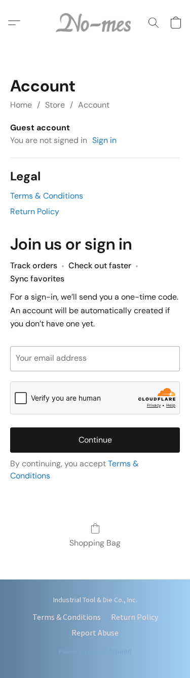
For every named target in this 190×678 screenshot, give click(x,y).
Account (93, 105)
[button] (95, 22)
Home (21, 105)
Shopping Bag (95, 543)
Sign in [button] (104, 140)
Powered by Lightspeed (95, 651)
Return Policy (34, 211)
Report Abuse (95, 632)
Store (55, 105)
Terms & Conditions (46, 195)
